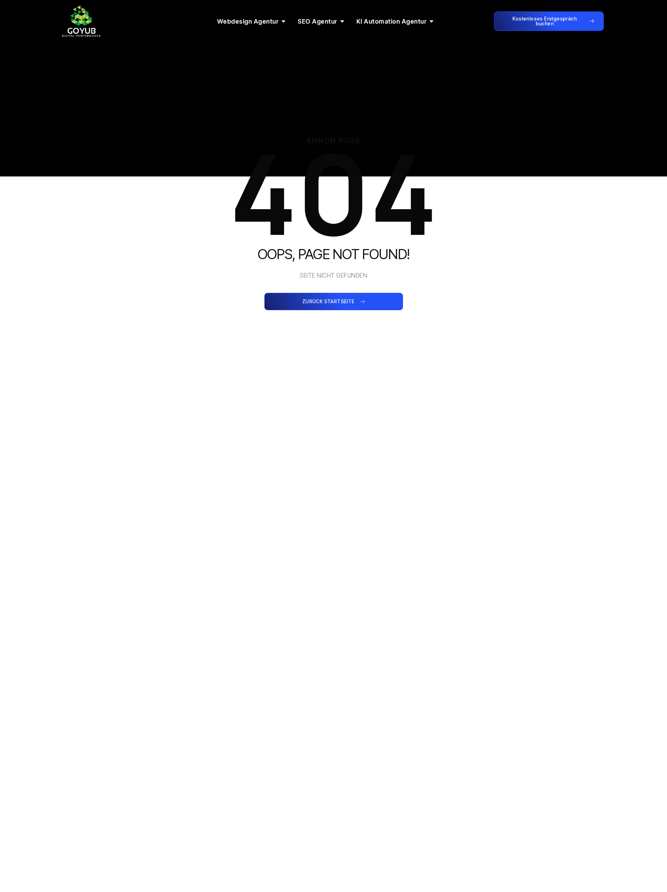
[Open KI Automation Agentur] (431, 21)
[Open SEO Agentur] (342, 21)
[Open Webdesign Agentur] (283, 21)
